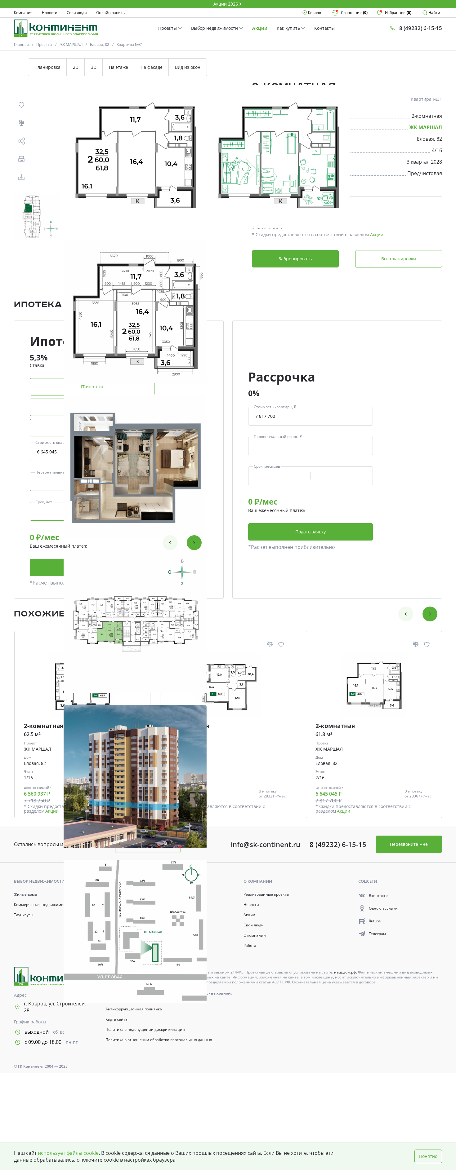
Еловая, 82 (99, 44)
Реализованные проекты (266, 894)
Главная (21, 44)
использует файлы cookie (68, 1153)
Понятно (428, 1156)
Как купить (289, 28)
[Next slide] (194, 542)
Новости (49, 12)
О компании (255, 935)
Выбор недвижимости (215, 28)
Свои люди (77, 12)
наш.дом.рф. (346, 972)
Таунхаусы (23, 914)
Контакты (324, 28)
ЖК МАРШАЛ (71, 44)
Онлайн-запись (110, 12)
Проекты (168, 28)
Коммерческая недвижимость (41, 904)
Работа (250, 945)
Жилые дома (25, 894)
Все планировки (398, 259)
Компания (23, 12)
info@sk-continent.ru (265, 844)
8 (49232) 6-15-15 (338, 844)
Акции (259, 28)
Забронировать (295, 259)
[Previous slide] (170, 542)
